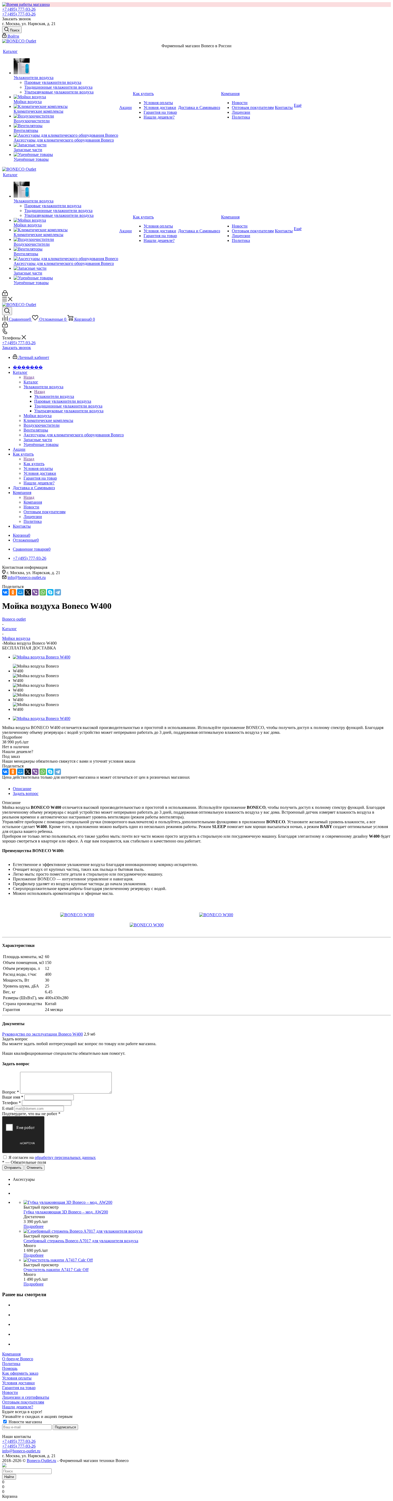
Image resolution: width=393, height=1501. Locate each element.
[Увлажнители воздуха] (66, 66)
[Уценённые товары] (66, 154)
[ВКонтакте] (5, 592)
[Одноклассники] (13, 592)
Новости (10, 1392)
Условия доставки (18, 1383)
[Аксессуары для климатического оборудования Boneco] (66, 135)
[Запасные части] (66, 145)
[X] (28, 592)
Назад (29, 377)
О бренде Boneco (17, 1359)
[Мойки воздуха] (66, 97)
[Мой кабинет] (5, 294)
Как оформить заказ (20, 1373)
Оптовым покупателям (23, 1402)
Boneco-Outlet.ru (41, 1460)
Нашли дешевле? (17, 1407)
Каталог (31, 382)
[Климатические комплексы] (66, 106)
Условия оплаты (17, 1378)
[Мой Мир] (20, 592)
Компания (33, 502)
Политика (11, 1363)
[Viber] (35, 592)
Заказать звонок (16, 347)
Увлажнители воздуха (54, 396)
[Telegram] (58, 592)
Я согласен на (52, 1157)
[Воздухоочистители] (66, 116)
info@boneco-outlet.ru (26, 577)
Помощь (9, 1368)
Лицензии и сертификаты (25, 1397)
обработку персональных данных (65, 1157)
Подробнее (34, 1226)
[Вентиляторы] (66, 125)
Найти (9, 1477)
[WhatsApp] (43, 592)
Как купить (34, 463)
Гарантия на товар (19, 1387)
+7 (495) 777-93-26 (19, 9)
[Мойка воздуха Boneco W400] (41, 657)
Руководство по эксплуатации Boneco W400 (42, 1034)
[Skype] (50, 592)
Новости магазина (24, 1422)
